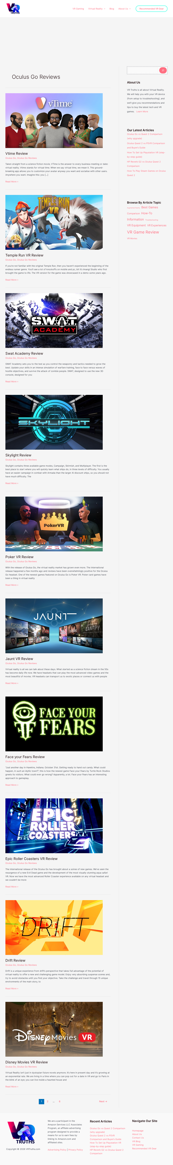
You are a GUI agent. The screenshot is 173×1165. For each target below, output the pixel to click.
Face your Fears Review (25, 757)
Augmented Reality (133, 208)
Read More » (11, 181)
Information (135, 219)
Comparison (133, 213)
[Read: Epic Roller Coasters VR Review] (54, 825)
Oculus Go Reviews (27, 158)
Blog (111, 8)
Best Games (149, 207)
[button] (104, 8)
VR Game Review (143, 232)
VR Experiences (156, 225)
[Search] (163, 70)
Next (103, 1101)
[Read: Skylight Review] (54, 422)
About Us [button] (123, 8)
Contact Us (138, 1137)
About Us (137, 1134)
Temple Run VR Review (24, 255)
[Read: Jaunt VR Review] (54, 625)
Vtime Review (16, 153)
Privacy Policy (75, 1149)
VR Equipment (136, 225)
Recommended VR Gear (144, 1148)
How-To (146, 213)
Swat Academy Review (24, 353)
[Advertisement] (86, 38)
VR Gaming (78, 8)
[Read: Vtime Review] (54, 120)
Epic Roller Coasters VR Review (31, 859)
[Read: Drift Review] (54, 927)
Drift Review (15, 960)
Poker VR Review (19, 557)
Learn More (142, 111)
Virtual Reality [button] (95, 8)
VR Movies (132, 238)
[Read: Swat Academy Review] (54, 320)
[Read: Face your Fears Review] (54, 723)
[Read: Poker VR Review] (54, 523)
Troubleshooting (151, 220)
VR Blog (136, 1141)
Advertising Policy (57, 1149)
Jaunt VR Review (19, 659)
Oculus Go (10, 158)
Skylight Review (18, 455)
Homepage (137, 1130)
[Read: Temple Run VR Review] (54, 222)
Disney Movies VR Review (26, 1062)
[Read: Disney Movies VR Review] (54, 1029)
